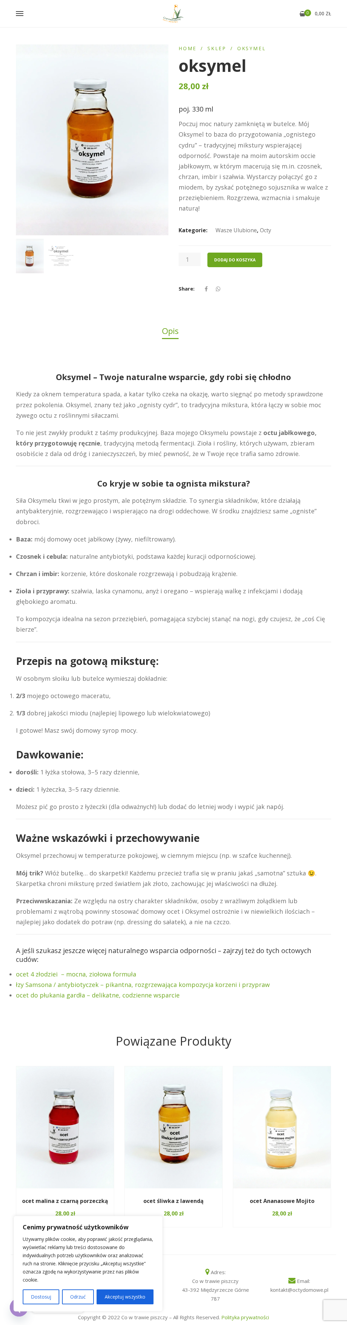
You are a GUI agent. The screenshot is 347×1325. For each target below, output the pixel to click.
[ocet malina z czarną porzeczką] (65, 1127)
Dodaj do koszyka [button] (42, 1188)
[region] (88, 1263)
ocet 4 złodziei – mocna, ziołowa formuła (76, 974)
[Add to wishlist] (100, 1188)
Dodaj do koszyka (235, 260)
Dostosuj (41, 1296)
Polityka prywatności (245, 1317)
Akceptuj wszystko (125, 1296)
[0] (302, 14)
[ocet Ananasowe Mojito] (282, 1127)
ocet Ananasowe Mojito (282, 1201)
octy (265, 230)
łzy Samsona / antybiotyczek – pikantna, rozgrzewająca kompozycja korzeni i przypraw (143, 985)
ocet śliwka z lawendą (173, 1201)
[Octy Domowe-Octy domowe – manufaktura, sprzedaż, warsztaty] (173, 13)
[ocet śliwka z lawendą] (173, 1127)
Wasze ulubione (236, 230)
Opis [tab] (170, 330)
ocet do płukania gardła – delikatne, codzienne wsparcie (98, 995)
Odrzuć (78, 1296)
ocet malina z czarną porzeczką (65, 1201)
